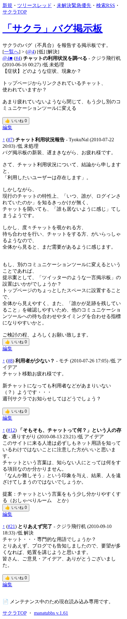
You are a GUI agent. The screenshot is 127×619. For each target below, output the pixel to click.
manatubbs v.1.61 (51, 613)
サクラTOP (14, 11)
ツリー (24, 5)
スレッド (42, 5)
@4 (30, 51)
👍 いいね (16, 120)
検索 (101, 5)
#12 (11, 430)
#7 (10, 139)
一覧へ (11, 51)
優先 (86, 5)
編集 (7, 127)
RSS (110, 5)
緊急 (76, 5)
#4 (17, 58)
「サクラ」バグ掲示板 (52, 28)
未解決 (64, 5)
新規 (7, 5)
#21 (11, 526)
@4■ (7, 58)
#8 (10, 360)
